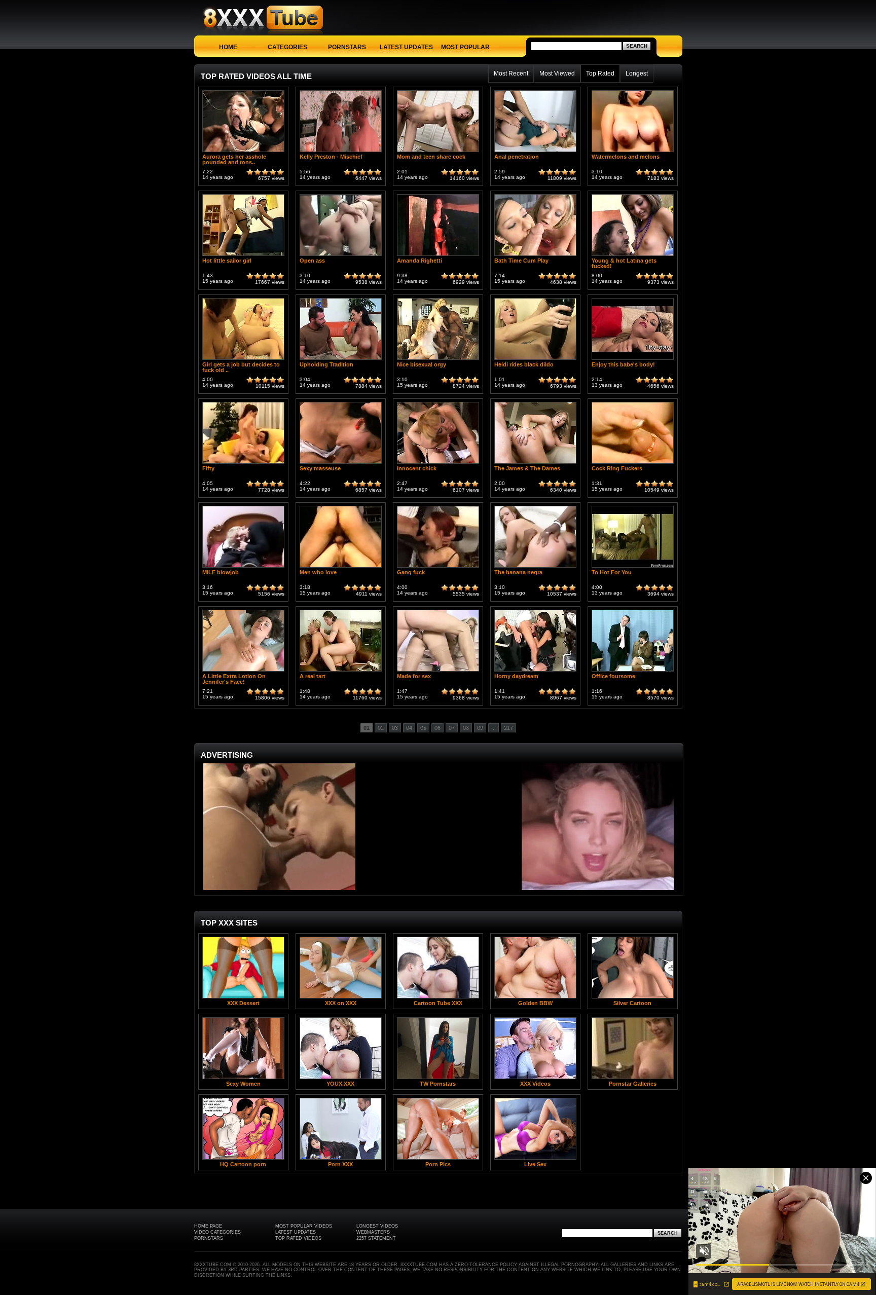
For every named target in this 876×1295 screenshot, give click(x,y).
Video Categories (217, 1232)
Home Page (208, 1226)
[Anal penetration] (535, 152)
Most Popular (465, 47)
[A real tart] (341, 671)
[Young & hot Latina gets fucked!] (633, 256)
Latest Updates (406, 47)
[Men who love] (341, 567)
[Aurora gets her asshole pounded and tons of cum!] (243, 152)
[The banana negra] (535, 567)
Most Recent (511, 73)
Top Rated (600, 73)
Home (228, 47)
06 (437, 728)
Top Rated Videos (298, 1238)
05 (423, 728)
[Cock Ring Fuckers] (633, 463)
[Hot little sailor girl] (243, 256)
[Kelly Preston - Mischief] (341, 152)
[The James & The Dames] (535, 463)
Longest (637, 73)
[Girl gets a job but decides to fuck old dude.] (243, 359)
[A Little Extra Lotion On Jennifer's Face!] (243, 671)
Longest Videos (377, 1226)
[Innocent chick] (438, 463)
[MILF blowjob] (243, 567)
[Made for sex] (438, 671)
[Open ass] (341, 256)
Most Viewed (557, 73)
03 (395, 728)
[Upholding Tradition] (341, 359)
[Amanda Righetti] (438, 256)
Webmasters (373, 1232)
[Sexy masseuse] (341, 463)
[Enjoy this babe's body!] (633, 359)
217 (508, 728)
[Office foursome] (633, 671)
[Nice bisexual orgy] (438, 359)
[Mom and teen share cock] (438, 152)
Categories (287, 47)
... (493, 728)
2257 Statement (376, 1238)
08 (466, 728)
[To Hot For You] (633, 567)
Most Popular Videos (303, 1226)
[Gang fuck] (438, 567)
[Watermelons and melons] (633, 152)
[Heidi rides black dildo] (535, 359)
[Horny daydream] (535, 671)
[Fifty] (243, 463)
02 (381, 728)
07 (452, 728)
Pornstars (347, 47)
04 (409, 728)
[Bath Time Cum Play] (535, 256)
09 (480, 728)
